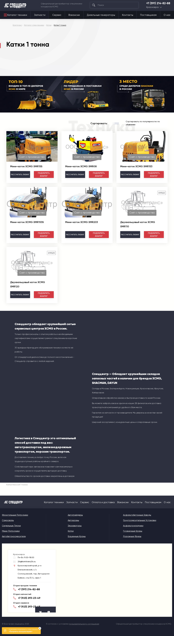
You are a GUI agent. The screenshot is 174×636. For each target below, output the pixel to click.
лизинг (20, 174)
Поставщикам (148, 15)
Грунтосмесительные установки (139, 520)
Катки (71, 531)
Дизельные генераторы (101, 15)
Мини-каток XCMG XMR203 (81, 222)
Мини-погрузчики (11, 531)
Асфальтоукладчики (133, 525)
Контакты (127, 15)
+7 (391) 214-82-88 (158, 3)
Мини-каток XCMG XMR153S (27, 222)
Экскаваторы (75, 525)
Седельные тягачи (11, 525)
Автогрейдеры (75, 515)
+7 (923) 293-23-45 (29, 606)
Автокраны (73, 520)
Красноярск (152, 7)
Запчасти (39, 15)
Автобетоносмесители (14, 536)
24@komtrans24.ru (27, 561)
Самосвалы (8, 520)
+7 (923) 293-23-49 (29, 597)
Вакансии (74, 15)
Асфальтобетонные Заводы (137, 515)
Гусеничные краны (132, 531)
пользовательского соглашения (84, 624)
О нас (167, 15)
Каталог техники (17, 15)
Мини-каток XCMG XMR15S (26, 166)
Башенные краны (77, 536)
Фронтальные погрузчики (15, 515)
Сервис (56, 15)
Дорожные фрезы (132, 536)
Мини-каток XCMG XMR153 (136, 166)
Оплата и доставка (103, 502)
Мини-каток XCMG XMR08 (81, 166)
